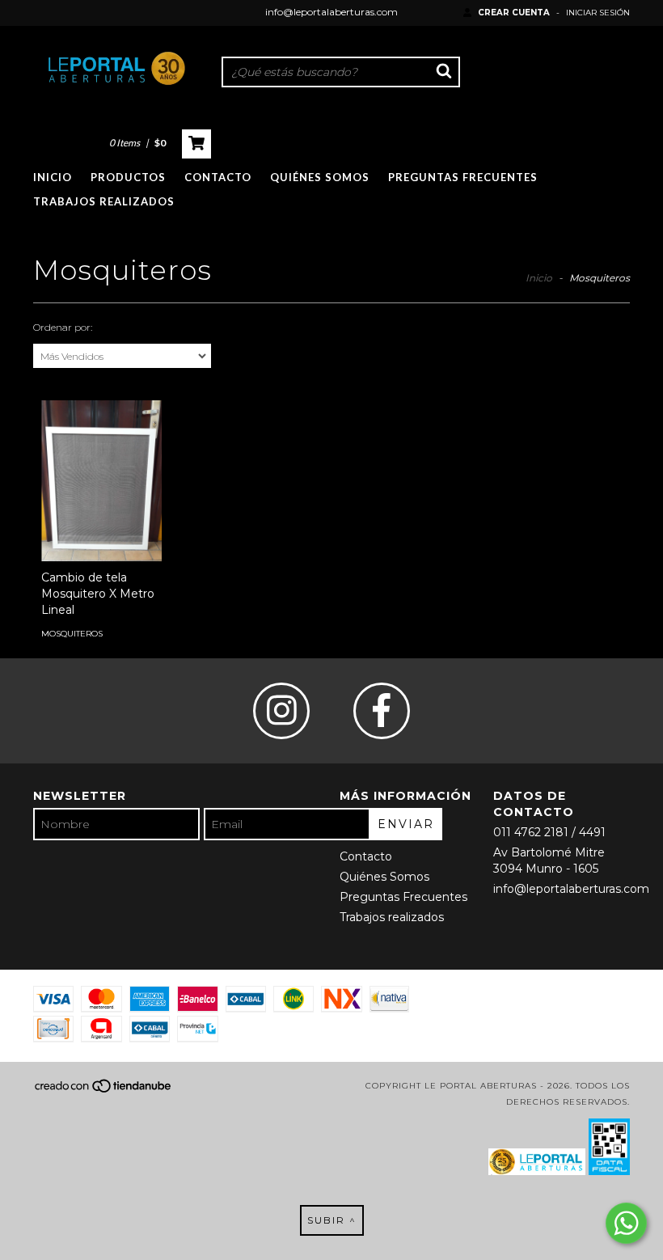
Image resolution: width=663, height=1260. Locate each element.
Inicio (52, 177)
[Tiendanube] (104, 1091)
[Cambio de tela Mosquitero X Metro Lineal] (101, 480)
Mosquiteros (72, 633)
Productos (128, 177)
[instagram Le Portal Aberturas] (281, 711)
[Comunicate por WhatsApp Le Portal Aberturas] (626, 1223)
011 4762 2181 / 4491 (549, 832)
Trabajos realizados (104, 201)
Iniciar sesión (598, 12)
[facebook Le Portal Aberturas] (381, 711)
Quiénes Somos (320, 177)
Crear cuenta (514, 12)
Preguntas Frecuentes (463, 177)
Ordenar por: (62, 327)
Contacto (217, 177)
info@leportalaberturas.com (331, 12)
